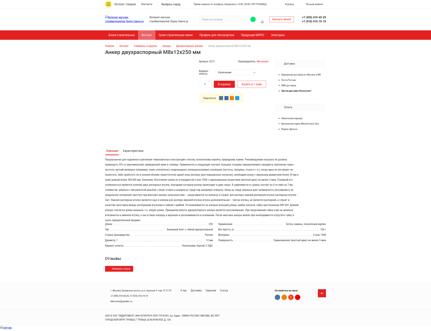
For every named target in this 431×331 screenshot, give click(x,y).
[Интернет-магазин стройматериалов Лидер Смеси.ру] (125, 19)
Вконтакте (277, 297)
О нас (183, 290)
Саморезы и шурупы (145, 46)
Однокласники (284, 297)
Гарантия (211, 290)
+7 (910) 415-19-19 (314, 21)
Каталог (124, 46)
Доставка (196, 290)
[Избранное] (274, 4)
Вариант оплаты (203, 72)
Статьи (224, 290)
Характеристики (133, 151)
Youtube (297, 297)
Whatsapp (253, 19)
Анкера (166, 46)
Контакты (146, 4)
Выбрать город (171, 4)
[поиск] (241, 19)
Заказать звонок (281, 19)
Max (262, 19)
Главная (109, 46)
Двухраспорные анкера (189, 46)
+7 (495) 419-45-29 (314, 17)
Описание (112, 151)
